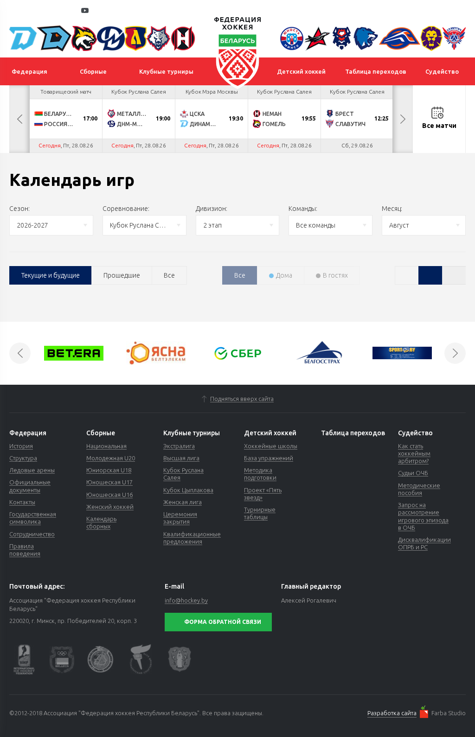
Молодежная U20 (110, 458)
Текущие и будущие (50, 275)
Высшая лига (181, 458)
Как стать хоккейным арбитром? (414, 453)
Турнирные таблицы (260, 513)
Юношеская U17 (109, 482)
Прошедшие (121, 275)
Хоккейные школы (270, 446)
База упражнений (268, 458)
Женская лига (182, 502)
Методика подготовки (260, 474)
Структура (23, 458)
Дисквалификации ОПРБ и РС (424, 543)
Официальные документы (30, 486)
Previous (19, 119)
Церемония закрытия (180, 518)
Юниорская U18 (108, 470)
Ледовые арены (32, 470)
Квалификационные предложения (192, 538)
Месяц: (392, 208)
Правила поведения (24, 550)
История (21, 446)
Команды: (303, 208)
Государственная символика (32, 518)
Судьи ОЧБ (413, 473)
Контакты (22, 502)
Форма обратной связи (222, 622)
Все (169, 275)
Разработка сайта (392, 713)
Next (402, 119)
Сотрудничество (32, 534)
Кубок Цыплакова (188, 490)
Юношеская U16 (109, 494)
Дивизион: (211, 208)
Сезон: (19, 208)
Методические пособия (419, 489)
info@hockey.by (186, 600)
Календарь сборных (101, 522)
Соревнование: (126, 208)
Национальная (106, 446)
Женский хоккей (110, 506)
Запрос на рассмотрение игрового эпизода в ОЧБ (423, 516)
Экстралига (179, 446)
